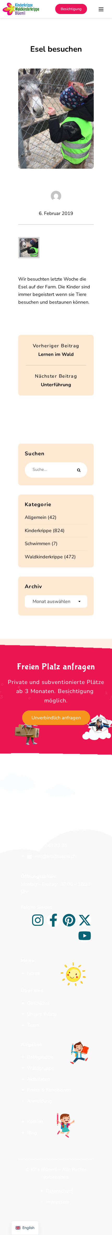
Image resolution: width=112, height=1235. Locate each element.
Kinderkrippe (38, 530)
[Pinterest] (69, 920)
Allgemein (35, 517)
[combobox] (56, 601)
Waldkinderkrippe (44, 557)
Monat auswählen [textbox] (51, 601)
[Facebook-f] (53, 920)
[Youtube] (84, 935)
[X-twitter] (84, 920)
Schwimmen (37, 543)
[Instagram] (37, 920)
